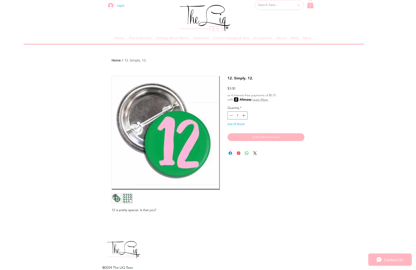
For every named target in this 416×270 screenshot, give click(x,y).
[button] (310, 4)
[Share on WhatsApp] (246, 153)
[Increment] (244, 115)
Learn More (260, 99)
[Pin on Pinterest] (238, 153)
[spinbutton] (237, 115)
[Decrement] (231, 115)
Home (116, 60)
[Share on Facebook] (230, 153)
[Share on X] (255, 153)
